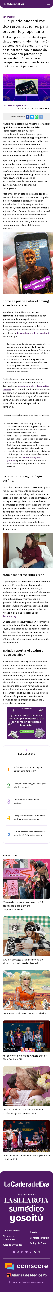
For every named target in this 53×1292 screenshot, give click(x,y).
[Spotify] (35, 1252)
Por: (16, 105)
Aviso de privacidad (13, 1245)
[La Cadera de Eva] (13, 4)
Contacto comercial (40, 1238)
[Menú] (48, 4)
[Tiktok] (31, 1252)
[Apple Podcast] (39, 1252)
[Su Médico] (26, 1208)
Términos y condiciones (9, 1238)
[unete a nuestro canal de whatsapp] (26, 723)
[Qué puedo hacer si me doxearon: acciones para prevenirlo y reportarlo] (27, 117)
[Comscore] (26, 1266)
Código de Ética (38, 1243)
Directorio (35, 1232)
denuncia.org (9, 616)
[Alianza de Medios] (26, 1275)
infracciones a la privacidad (33, 333)
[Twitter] (18, 1252)
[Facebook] (14, 1252)
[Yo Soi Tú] (26, 1218)
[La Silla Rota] (26, 1200)
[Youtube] (26, 1252)
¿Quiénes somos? (11, 1230)
